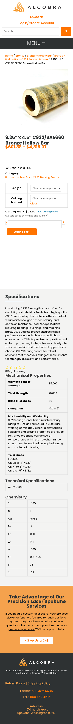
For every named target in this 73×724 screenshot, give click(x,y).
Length (16, 188)
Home (9, 55)
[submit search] (66, 31)
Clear (33, 203)
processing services (21, 629)
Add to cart (22, 232)
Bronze (20, 55)
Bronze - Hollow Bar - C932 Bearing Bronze (35, 57)
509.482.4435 (42, 691)
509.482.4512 (40, 697)
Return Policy (15, 683)
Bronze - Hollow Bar (39, 55)
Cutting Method (16, 200)
